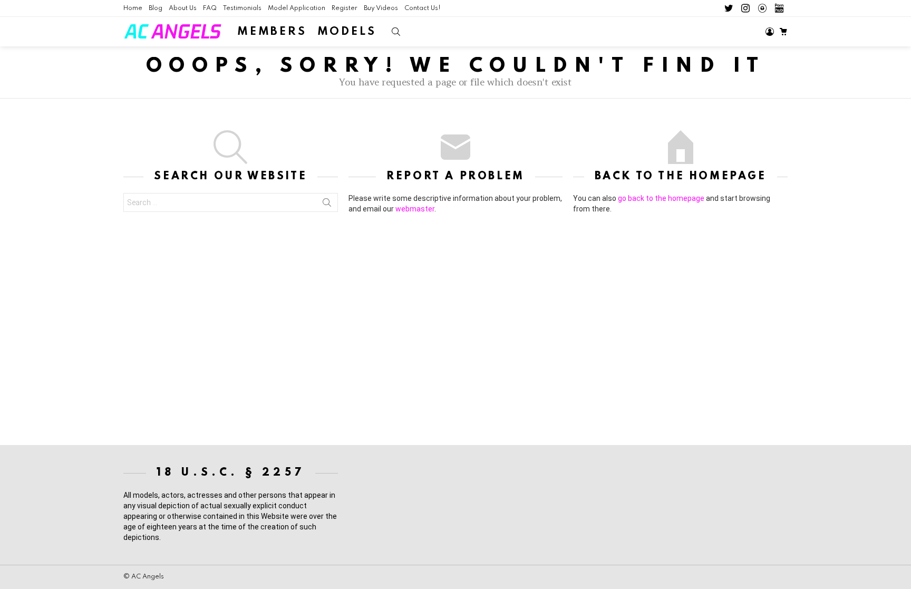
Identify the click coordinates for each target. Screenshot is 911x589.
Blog (155, 8)
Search (326, 202)
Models (346, 31)
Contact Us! (422, 8)
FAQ (210, 8)
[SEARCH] (396, 31)
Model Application (296, 8)
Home (132, 8)
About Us (183, 8)
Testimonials (242, 8)
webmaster (414, 209)
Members (272, 31)
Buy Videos (381, 8)
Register (344, 8)
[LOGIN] (769, 31)
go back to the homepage (661, 198)
